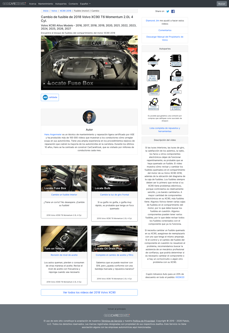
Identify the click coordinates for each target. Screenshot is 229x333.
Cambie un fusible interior (64, 194)
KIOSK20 (180, 277)
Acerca (32, 3)
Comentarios (164, 30)
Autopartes (61, 3)
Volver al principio (117, 309)
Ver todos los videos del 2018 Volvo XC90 (89, 292)
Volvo (54, 10)
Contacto (73, 3)
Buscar (221, 3)
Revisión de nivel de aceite (64, 255)
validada (52, 97)
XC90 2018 (65, 10)
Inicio (46, 10)
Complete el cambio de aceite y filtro (114, 255)
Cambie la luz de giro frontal (114, 194)
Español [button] (84, 3)
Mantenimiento (45, 3)
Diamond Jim (152, 20)
